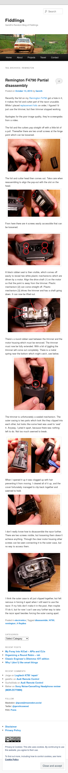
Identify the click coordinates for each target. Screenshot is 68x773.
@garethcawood (20, 706)
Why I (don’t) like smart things (21, 662)
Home (9, 57)
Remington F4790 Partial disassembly (27, 82)
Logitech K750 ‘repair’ (26, 675)
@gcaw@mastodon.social (28, 702)
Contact (54, 57)
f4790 (51, 620)
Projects (31, 57)
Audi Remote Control (28, 679)
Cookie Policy (12, 759)
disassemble (41, 620)
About (19, 57)
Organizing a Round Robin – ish (22, 655)
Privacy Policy (13, 730)
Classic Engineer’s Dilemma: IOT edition (27, 658)
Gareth (39, 90)
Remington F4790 (38, 98)
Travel (43, 57)
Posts (13, 709)
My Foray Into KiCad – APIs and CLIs (25, 651)
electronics (20, 620)
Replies (21, 623)
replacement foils (28, 105)
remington (10, 623)
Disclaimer (11, 726)
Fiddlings (14, 20)
